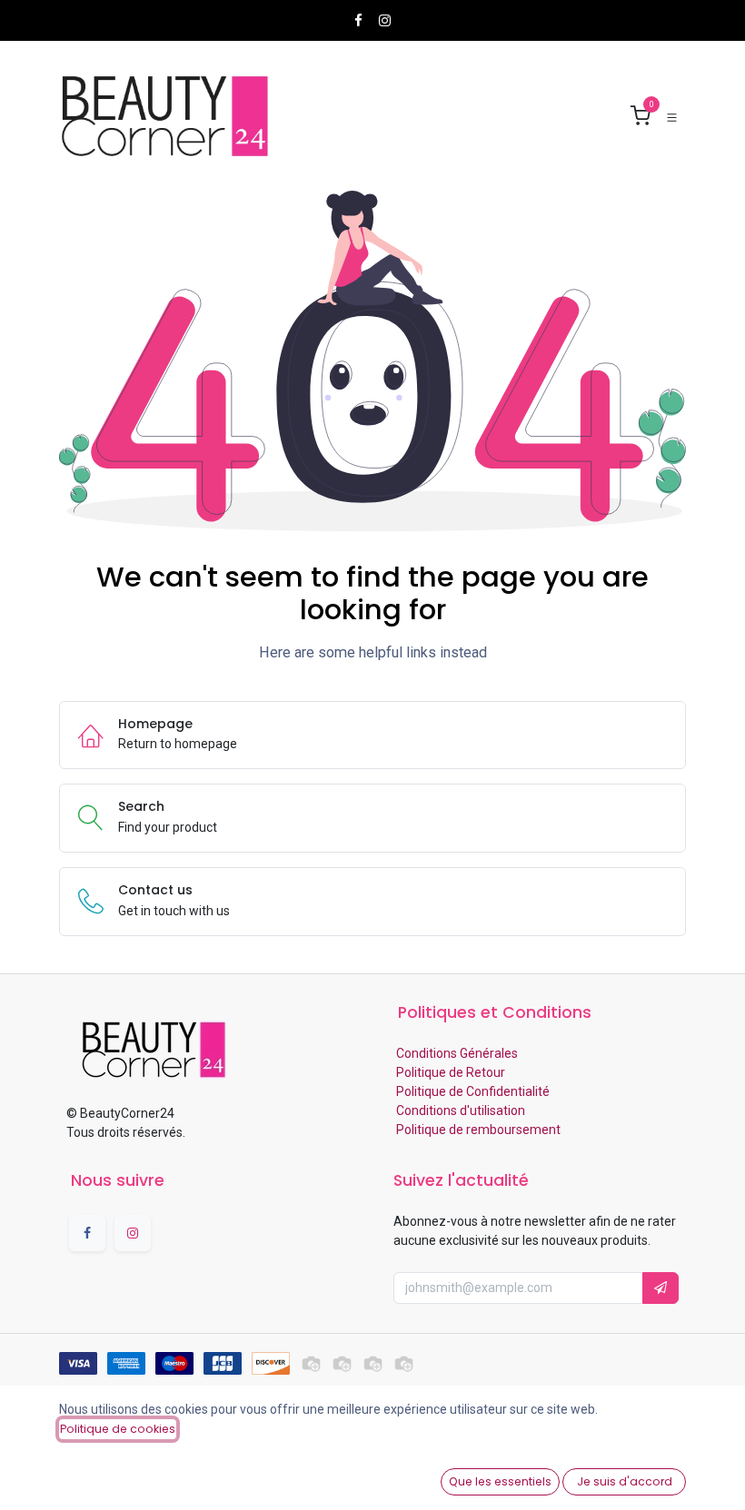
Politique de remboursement (477, 1129)
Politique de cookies (117, 1428)
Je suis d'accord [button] (624, 1481)
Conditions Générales (455, 1053)
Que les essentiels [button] (500, 1481)
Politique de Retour (449, 1072)
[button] (660, 1288)
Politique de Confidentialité (471, 1091)
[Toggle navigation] (672, 116)
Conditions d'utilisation (459, 1110)
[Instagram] (384, 20)
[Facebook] (358, 20)
